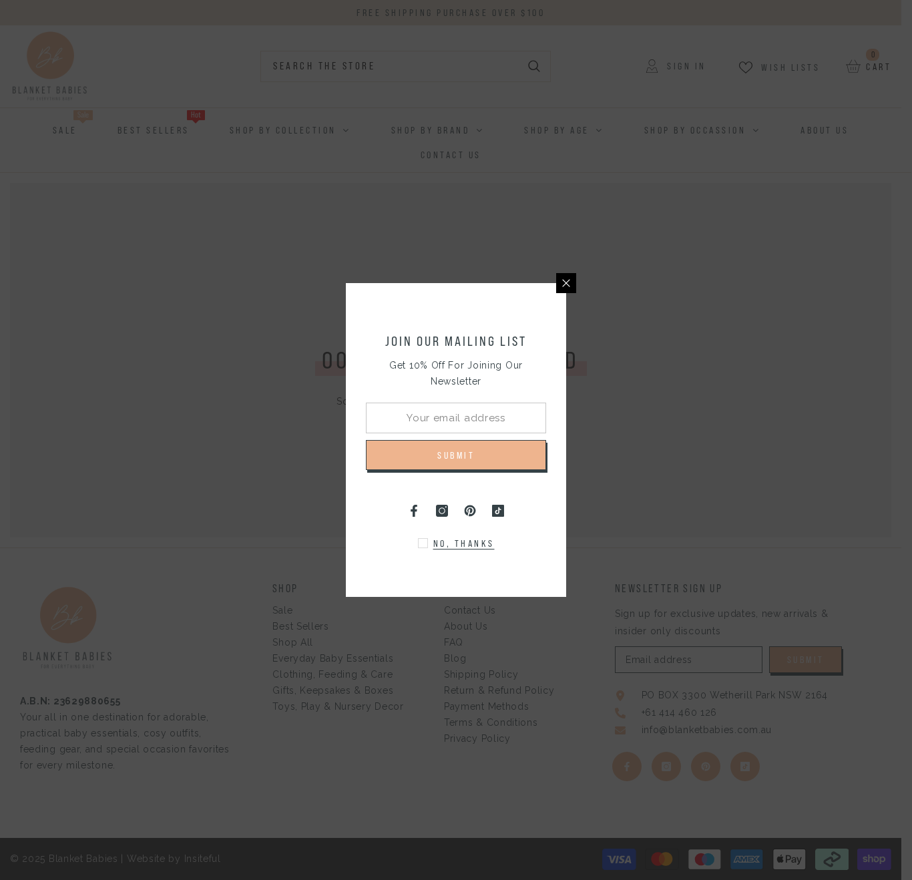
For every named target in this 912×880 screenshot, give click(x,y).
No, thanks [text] (464, 543)
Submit (456, 455)
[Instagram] (442, 511)
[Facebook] (414, 511)
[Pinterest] (470, 511)
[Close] (566, 283)
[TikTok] (498, 511)
